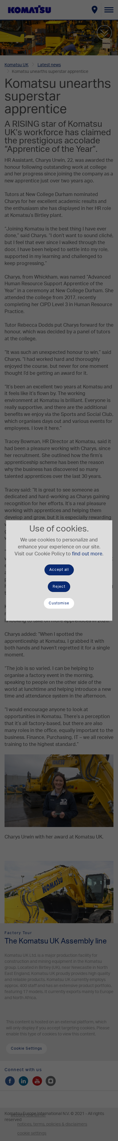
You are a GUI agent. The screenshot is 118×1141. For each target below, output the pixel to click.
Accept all (59, 569)
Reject (59, 586)
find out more (87, 553)
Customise (59, 603)
